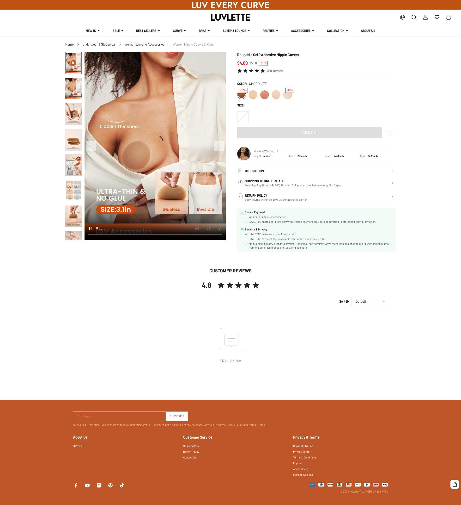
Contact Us (190, 457)
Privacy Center (301, 451)
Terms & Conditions (304, 457)
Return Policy (191, 451)
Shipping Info (191, 446)
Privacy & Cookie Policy (229, 425)
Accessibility (301, 469)
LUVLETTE (79, 446)
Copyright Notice (303, 446)
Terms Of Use (257, 425)
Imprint (297, 463)
